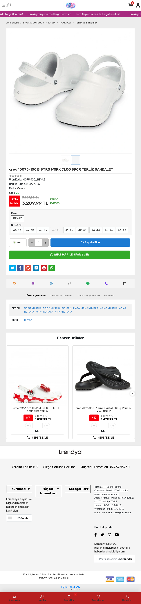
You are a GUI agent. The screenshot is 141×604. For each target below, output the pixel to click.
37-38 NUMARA (52, 308)
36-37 (17, 230)
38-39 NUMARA (71, 308)
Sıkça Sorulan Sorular (59, 467)
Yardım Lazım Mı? (25, 467)
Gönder (25, 518)
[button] (18, 92)
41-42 (69, 230)
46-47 (122, 230)
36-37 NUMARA (32, 308)
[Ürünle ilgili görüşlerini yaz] (52, 283)
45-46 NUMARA (44, 311)
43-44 (95, 230)
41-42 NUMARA (90, 308)
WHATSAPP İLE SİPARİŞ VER (71, 254)
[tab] (36, 295)
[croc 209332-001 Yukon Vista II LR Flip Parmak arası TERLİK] (37, 376)
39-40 (56, 230)
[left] (9, 393)
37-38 (30, 230)
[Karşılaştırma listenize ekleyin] (70, 283)
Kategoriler (78, 489)
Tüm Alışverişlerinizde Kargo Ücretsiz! (44, 14)
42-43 (82, 230)
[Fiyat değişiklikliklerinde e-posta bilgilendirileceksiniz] (88, 283)
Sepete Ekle (92, 242)
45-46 (109, 230)
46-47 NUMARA (63, 311)
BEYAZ (17, 218)
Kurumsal (19, 489)
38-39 (43, 230)
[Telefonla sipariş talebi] (107, 283)
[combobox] (10, 518)
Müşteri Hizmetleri (105, 467)
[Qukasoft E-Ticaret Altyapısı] (70, 588)
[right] (132, 393)
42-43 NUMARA (109, 308)
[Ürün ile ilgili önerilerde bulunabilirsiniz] (125, 283)
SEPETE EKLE (40, 437)
